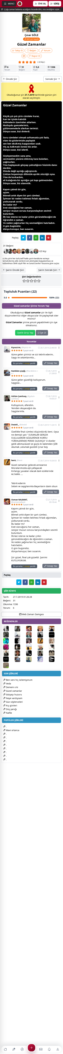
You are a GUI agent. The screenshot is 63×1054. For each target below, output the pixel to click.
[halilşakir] (19, 251)
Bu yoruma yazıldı (24, 363)
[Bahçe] (20, 641)
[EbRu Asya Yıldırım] (31, 653)
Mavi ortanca (12, 730)
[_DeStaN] (42, 635)
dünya (6, 229)
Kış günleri (11, 705)
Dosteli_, (19, 424)
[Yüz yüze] (54, 647)
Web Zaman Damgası (32, 614)
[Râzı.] (54, 635)
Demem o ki (11, 687)
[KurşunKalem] (54, 659)
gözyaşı (24, 165)
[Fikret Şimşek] (31, 647)
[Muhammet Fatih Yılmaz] (8, 653)
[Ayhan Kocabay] (31, 659)
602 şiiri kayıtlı (32, 39)
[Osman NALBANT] (14, 251)
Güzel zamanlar (13, 690)
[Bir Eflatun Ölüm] (6, 251)
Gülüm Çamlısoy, (23, 397)
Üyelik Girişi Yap (25, 332)
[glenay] (10, 251)
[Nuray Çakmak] (42, 659)
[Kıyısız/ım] (31, 251)
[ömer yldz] (31, 641)
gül (4, 128)
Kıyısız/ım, (21, 347)
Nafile (8, 712)
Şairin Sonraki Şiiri (48, 269)
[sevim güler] (20, 653)
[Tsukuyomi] (54, 653)
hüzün (45, 165)
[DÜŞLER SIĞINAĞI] (23, 251)
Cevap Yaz (51, 363)
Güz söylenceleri (14, 701)
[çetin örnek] (42, 647)
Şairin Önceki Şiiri (14, 269)
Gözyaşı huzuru (13, 694)
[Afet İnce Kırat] (54, 641)
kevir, (16, 460)
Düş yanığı (11, 709)
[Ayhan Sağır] (20, 647)
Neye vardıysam (13, 698)
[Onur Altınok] (27, 251)
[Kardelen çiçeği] (20, 659)
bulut (41, 158)
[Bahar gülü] (8, 647)
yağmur (7, 161)
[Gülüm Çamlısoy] (42, 653)
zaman (27, 207)
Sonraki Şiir (51, 78)
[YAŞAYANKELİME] (8, 665)
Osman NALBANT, (19, 501)
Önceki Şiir (11, 78)
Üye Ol (42, 332)
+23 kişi (42, 251)
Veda (8, 683)
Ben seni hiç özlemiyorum (18, 679)
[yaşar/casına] (8, 659)
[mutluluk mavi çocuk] (8, 641)
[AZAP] (36, 251)
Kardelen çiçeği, (24, 372)
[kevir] (42, 641)
